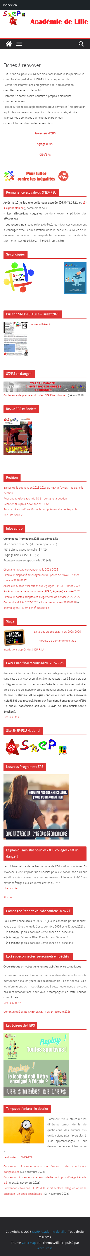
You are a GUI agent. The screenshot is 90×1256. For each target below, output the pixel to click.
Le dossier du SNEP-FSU (18, 1157)
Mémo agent (11, 608)
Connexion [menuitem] (9, 5)
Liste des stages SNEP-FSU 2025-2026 (57, 632)
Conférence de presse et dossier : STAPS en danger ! (35, 395)
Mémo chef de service (35, 608)
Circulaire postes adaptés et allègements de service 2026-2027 (41, 597)
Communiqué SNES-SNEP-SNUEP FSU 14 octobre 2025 (37, 1012)
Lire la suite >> (12, 717)
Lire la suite (10, 888)
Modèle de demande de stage (57, 641)
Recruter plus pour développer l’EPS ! (26, 504)
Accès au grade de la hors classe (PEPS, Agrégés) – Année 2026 (41, 591)
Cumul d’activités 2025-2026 (20, 603)
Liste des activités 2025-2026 (59, 603)
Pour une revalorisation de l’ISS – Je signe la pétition (35, 499)
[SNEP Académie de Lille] (45, 13)
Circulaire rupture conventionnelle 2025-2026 (30, 570)
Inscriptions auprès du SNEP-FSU (23, 650)
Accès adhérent (40, 324)
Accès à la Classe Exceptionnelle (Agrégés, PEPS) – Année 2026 (41, 586)
